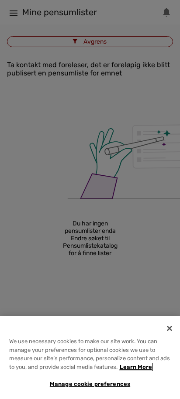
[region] (90, 357)
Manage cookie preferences (90, 384)
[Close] (169, 328)
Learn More (136, 367)
